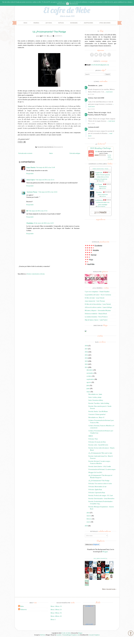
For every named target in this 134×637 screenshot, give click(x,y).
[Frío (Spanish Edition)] (95, 579)
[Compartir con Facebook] (25, 142)
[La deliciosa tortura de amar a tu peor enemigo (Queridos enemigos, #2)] (92, 205)
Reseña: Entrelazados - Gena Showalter (101, 498)
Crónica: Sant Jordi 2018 (96, 98)
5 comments (58, 36)
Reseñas (36, 23)
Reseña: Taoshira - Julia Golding (98, 403)
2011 (86, 367)
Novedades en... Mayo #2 (96, 417)
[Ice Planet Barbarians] (92, 189)
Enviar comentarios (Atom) (36, 274)
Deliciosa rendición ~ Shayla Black (96, 314)
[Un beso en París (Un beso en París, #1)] (111, 573)
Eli (27, 211)
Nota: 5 (53, 619)
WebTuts (42, 635)
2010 (86, 526)
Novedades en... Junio (95, 394)
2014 (86, 358)
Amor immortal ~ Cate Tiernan (95, 301)
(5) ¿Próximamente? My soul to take (100, 453)
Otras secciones (104, 23)
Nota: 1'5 (59, 606)
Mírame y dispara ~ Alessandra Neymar (98, 310)
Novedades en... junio (95, 85)
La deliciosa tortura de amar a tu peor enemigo (102, 202)
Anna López (30, 180)
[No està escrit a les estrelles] (107, 572)
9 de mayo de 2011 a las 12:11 (45, 180)
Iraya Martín (30, 167)
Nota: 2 (53, 609)
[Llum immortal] (87, 578)
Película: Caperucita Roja (96, 492)
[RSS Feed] (105, 55)
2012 (86, 364)
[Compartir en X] (23, 142)
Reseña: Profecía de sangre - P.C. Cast (100, 495)
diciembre (90, 370)
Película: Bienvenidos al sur (97, 486)
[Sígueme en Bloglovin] (109, 55)
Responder (30, 173)
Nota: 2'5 (59, 609)
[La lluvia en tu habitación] (91, 579)
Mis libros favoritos (100, 558)
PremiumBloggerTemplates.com (71, 635)
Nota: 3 (53, 613)
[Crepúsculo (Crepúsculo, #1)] (99, 566)
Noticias (61, 23)
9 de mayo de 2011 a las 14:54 (48, 192)
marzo (89, 516)
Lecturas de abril (93, 127)
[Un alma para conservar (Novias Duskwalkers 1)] (92, 197)
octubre (89, 376)
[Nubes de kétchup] (103, 579)
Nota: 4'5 (59, 616)
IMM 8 (90, 436)
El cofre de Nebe (66, 633)
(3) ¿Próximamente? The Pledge (49, 31)
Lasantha (58, 635)
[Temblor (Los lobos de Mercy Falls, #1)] (111, 566)
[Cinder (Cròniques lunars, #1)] (103, 573)
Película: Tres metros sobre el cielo (100, 483)
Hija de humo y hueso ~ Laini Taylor (96, 320)
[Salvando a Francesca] (99, 579)
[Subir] (130, 633)
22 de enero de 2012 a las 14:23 (43, 223)
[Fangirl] (87, 585)
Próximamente (58, 147)
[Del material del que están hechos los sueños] (99, 573)
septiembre (90, 379)
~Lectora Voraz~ (32, 192)
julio (88, 385)
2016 (86, 352)
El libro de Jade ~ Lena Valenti (94, 298)
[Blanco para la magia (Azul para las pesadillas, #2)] (107, 566)
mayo (88, 392)
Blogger (105, 552)
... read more (108, 92)
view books (110, 159)
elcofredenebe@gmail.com (100, 65)
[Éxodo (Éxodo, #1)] (87, 567)
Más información (74, 3)
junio (88, 388)
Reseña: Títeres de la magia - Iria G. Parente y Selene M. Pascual (99, 114)
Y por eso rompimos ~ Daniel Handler (97, 292)
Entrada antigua (75, 153)
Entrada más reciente (25, 153)
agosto (89, 382)
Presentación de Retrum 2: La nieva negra (101, 469)
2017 (86, 349)
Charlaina (29, 223)
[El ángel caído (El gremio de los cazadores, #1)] (87, 573)
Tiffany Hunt (101, 181)
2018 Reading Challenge (100, 148)
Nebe (45, 36)
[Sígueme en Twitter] (96, 55)
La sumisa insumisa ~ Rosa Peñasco (96, 317)
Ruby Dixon (103, 188)
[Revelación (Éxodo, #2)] (95, 573)
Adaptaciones (88, 23)
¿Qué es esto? (89, 624)
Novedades (73, 23)
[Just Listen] (107, 579)
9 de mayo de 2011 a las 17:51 (38, 211)
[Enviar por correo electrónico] (19, 142)
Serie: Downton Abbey (95, 400)
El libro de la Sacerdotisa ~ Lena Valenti (98, 304)
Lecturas (48, 23)
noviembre (90, 373)
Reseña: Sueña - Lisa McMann (98, 411)
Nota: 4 (53, 616)
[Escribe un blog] (21, 142)
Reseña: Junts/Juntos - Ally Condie (99, 466)
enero (88, 522)
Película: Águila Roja (95, 489)
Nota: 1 (53, 606)
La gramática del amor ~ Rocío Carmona (98, 295)
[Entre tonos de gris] (95, 567)
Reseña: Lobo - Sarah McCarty (98, 445)
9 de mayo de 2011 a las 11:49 (45, 167)
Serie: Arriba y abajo (94, 397)
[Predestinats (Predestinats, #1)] (91, 567)
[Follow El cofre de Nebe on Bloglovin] (92, 545)
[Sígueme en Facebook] (92, 55)
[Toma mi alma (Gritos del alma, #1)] (103, 567)
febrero (89, 519)
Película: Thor (93, 439)
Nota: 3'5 (59, 613)
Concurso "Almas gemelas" (97, 414)
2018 (86, 346)
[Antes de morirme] (111, 579)
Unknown (23, 609)
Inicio (25, 23)
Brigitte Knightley (101, 206)
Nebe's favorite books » (109, 589)
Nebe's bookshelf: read (100, 169)
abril (88, 513)
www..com (89, 606)
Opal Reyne (103, 196)
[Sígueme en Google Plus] (100, 55)
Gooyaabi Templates (94, 635)
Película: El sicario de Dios (97, 442)
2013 (86, 361)
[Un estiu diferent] (91, 572)
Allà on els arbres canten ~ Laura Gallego (98, 307)
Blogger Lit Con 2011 (95, 472)
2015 (86, 355)
